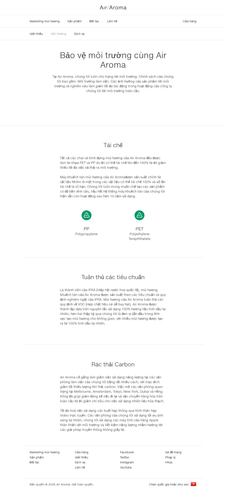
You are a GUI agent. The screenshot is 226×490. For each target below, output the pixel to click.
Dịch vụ (79, 33)
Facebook (127, 452)
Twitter (124, 457)
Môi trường (58, 33)
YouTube (126, 467)
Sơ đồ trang (173, 452)
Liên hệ (112, 21)
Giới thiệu (36, 33)
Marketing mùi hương (45, 21)
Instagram (127, 462)
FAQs (169, 462)
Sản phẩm (74, 21)
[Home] (113, 7)
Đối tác (94, 21)
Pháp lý (170, 457)
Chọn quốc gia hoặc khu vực (169, 484)
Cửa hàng (189, 21)
